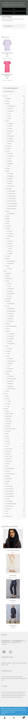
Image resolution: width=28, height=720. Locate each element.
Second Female (10, 488)
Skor (8, 346)
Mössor (8, 218)
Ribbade (10, 183)
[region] (14, 7)
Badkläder (9, 273)
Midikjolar (10, 178)
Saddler (8, 481)
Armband (9, 98)
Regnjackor (10, 163)
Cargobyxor (10, 123)
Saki (7, 483)
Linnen (8, 216)
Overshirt (10, 341)
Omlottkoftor (11, 213)
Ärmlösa (10, 231)
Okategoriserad (8, 516)
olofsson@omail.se (17, 640)
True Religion (10, 501)
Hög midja (10, 131)
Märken (6, 408)
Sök (14, 718)
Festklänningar (11, 191)
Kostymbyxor (11, 136)
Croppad (10, 128)
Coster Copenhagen (11, 428)
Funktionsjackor (11, 311)
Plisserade (10, 181)
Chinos (9, 283)
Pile (11, 248)
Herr (6, 271)
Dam (6, 96)
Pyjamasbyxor (11, 293)
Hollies (8, 441)
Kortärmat (10, 108)
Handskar (9, 148)
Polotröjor (10, 241)
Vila (7, 511)
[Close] (26, 1)
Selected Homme (10, 493)
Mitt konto (4, 718)
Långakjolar (11, 176)
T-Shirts (8, 353)
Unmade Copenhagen (11, 503)
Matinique (9, 458)
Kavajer (8, 168)
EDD (7, 433)
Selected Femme (10, 491)
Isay (7, 446)
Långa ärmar (11, 111)
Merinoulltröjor (11, 361)
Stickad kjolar (11, 186)
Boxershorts (9, 278)
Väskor (8, 258)
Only (8, 466)
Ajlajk (8, 411)
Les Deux (8, 453)
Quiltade (10, 161)
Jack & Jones (9, 448)
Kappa (9, 158)
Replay (8, 476)
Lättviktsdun (11, 316)
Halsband (9, 146)
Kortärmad (10, 233)
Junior (6, 393)
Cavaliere (9, 423)
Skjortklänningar (12, 201)
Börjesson (9, 418)
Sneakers (10, 348)
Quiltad (10, 268)
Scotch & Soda (10, 486)
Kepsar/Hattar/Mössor (12, 326)
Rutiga (9, 143)
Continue (9, 426)
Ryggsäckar (10, 386)
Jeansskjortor (11, 333)
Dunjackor (10, 153)
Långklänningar (11, 193)
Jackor (8, 151)
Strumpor (9, 226)
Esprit (8, 436)
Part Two (9, 471)
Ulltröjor (10, 251)
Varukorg (21, 717)
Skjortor (8, 331)
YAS (7, 513)
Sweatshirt (10, 246)
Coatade (10, 126)
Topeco (8, 498)
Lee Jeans (9, 451)
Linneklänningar (12, 196)
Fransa (8, 438)
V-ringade (10, 253)
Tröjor (8, 238)
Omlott (10, 116)
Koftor (8, 211)
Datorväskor (11, 263)
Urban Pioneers (10, 506)
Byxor (8, 121)
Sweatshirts (11, 368)
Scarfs (8, 221)
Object (8, 463)
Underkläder (9, 371)
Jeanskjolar (10, 173)
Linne (9, 113)
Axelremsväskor (11, 261)
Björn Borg (9, 416)
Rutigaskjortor (11, 343)
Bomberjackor (11, 308)
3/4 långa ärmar (11, 106)
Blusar (8, 103)
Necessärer (10, 381)
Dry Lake (8, 431)
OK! (14, 9)
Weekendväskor (11, 388)
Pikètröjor (10, 363)
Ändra (14, 12)
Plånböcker (10, 383)
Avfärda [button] (3, 713)
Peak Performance (11, 473)
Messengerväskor (12, 378)
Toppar (8, 228)
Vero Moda (9, 508)
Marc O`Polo (9, 456)
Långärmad (10, 236)
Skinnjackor (10, 321)
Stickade (10, 243)
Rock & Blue (9, 478)
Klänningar (9, 188)
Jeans (9, 133)
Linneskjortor (11, 338)
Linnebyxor (10, 138)
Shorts (8, 223)
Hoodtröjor (10, 358)
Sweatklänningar (12, 208)
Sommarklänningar (12, 203)
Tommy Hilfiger (10, 496)
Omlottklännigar (12, 198)
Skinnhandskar (11, 303)
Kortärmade (11, 336)
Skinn (9, 166)
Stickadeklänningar (12, 206)
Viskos (9, 118)
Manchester (10, 141)
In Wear (8, 443)
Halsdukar (9, 298)
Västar (8, 266)
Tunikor (8, 256)
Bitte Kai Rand (10, 413)
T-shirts (8, 403)
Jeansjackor (11, 156)
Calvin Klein (9, 421)
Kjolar (8, 171)
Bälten (8, 101)
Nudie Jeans (9, 461)
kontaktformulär (5, 640)
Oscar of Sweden (10, 468)
